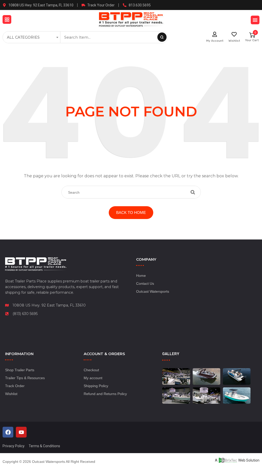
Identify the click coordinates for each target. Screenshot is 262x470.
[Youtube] (21, 432)
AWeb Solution (237, 460)
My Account (214, 40)
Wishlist (234, 40)
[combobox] (32, 37)
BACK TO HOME (131, 212)
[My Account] (214, 34)
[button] (7, 19)
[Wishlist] (234, 34)
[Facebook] (8, 432)
